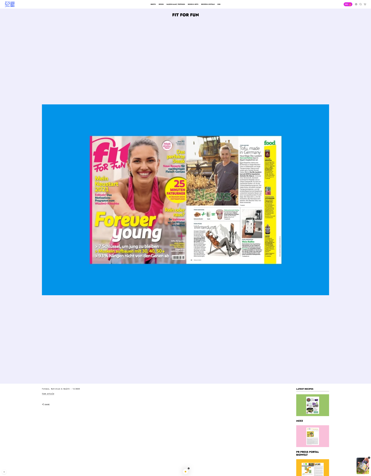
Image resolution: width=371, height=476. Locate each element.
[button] (153, 4)
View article (48, 393)
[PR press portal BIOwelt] (312, 436)
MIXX (299, 421)
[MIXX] (312, 405)
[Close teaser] (189, 468)
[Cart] (365, 4)
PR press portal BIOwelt (307, 453)
